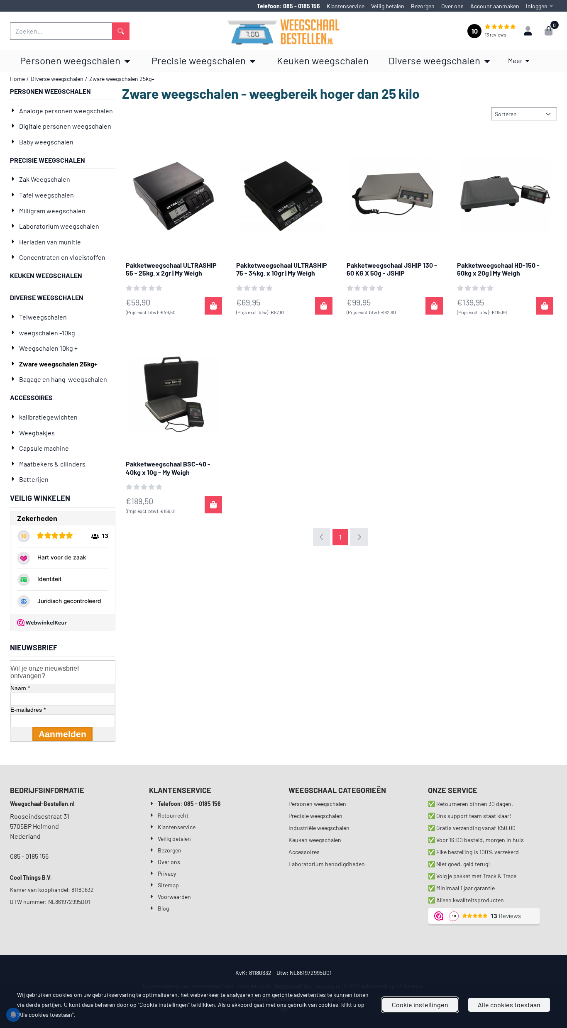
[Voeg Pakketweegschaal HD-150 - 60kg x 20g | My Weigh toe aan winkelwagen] (544, 306)
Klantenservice (345, 6)
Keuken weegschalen (46, 275)
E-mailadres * (28, 709)
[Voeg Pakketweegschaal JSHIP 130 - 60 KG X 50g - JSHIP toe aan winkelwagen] (434, 306)
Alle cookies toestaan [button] (509, 1004)
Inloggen (536, 6)
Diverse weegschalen (46, 297)
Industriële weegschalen (318, 827)
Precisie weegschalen (47, 160)
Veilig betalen (387, 6)
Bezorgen (423, 6)
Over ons (452, 6)
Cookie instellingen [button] (420, 1004)
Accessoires (31, 397)
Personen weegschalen (50, 91)
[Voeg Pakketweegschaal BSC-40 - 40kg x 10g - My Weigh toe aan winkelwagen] (213, 504)
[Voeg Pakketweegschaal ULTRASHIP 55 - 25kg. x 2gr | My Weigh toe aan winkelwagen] (213, 306)
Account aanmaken (494, 6)
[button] (527, 31)
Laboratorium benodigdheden (326, 863)
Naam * (20, 688)
